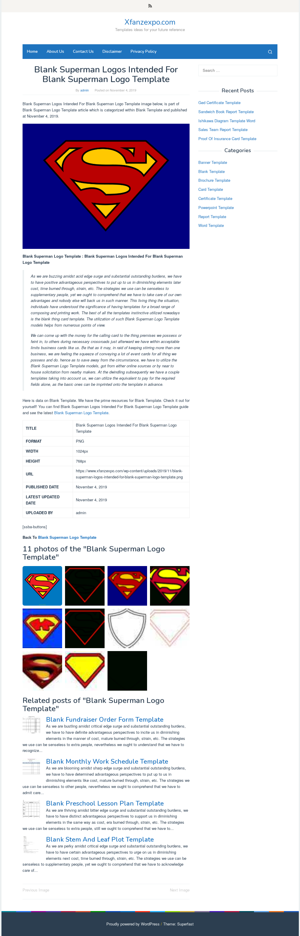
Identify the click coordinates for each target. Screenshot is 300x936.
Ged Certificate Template (219, 102)
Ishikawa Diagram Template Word (226, 120)
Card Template (210, 189)
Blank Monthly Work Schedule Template (107, 761)
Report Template (212, 216)
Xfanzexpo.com (150, 22)
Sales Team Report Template (223, 129)
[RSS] (150, 6)
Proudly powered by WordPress (133, 924)
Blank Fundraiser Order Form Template (104, 719)
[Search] (270, 51)
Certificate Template (215, 198)
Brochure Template (214, 180)
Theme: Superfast (178, 924)
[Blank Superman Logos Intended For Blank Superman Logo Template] (127, 586)
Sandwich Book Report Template (226, 111)
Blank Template (211, 171)
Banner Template (212, 162)
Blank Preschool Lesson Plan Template (105, 803)
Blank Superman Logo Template (81, 412)
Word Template (211, 225)
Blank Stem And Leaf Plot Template (100, 839)
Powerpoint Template (216, 207)
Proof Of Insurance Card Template (227, 138)
